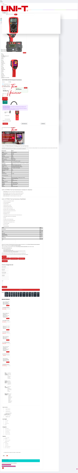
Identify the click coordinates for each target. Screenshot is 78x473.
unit (18, 292)
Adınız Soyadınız (4, 266)
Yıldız (2, 280)
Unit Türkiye (21, 293)
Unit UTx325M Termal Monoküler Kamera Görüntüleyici (6, 320)
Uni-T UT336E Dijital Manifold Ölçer (6, 342)
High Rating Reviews (6, 258)
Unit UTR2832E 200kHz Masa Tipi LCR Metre (6, 307)
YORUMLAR (43, 123)
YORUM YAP (20, 289)
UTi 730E (14, 293)
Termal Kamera (38, 293)
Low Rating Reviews (14, 258)
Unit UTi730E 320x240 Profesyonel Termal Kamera (6, 294)
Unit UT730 (27, 293)
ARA (15, 14)
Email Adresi (3, 269)
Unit (32, 292)
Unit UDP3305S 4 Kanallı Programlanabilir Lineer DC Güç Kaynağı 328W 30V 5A (6, 364)
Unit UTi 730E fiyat (11, 293)
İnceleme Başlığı (4, 272)
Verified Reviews (21, 258)
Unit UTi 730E (9, 293)
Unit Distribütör (24, 293)
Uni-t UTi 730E (16, 293)
